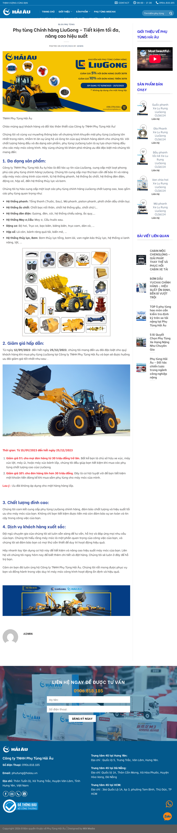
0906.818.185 (88, 690)
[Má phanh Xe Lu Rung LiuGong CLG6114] (142, 209)
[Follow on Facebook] (6, 794)
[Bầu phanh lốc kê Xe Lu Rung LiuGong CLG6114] (142, 159)
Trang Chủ (48, 11)
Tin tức (93, 18)
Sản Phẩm (82, 11)
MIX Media (89, 828)
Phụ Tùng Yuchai (50, 18)
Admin (80, 45)
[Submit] (171, 13)
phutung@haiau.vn (25, 773)
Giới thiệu (64, 11)
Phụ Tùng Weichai (104, 11)
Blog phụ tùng (66, 24)
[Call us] (18, 794)
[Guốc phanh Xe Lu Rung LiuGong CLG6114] (142, 110)
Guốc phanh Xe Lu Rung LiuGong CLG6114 (160, 110)
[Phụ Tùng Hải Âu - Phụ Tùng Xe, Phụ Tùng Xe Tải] (18, 11)
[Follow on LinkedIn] (24, 794)
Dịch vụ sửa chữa (74, 18)
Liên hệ (106, 18)
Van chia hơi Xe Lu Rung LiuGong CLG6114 (160, 185)
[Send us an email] (12, 794)
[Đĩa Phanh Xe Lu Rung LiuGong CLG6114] (142, 134)
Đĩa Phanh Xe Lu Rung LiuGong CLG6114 (160, 134)
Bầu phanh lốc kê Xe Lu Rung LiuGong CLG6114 (160, 159)
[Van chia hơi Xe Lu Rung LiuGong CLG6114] (142, 185)
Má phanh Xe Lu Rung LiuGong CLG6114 (160, 209)
